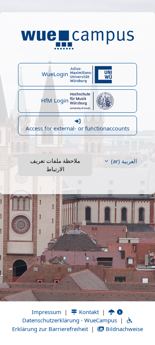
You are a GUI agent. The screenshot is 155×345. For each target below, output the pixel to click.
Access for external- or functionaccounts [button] (77, 128)
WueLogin (56, 74)
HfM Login (55, 100)
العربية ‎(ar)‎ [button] (123, 161)
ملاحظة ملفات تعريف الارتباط (55, 165)
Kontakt (88, 312)
